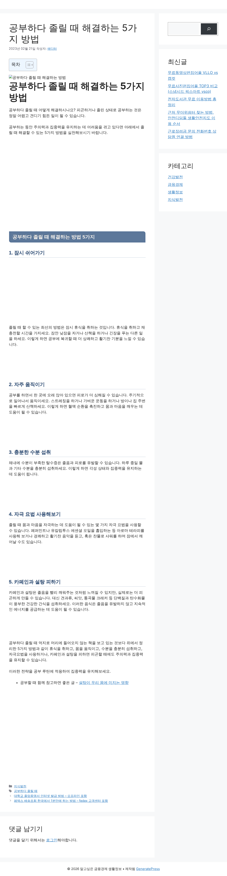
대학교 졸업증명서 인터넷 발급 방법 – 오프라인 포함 (50, 796)
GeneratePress (148, 869)
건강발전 (175, 177)
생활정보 (175, 192)
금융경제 (175, 184)
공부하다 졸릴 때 (25, 791)
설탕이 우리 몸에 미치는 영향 (104, 682)
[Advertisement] (77, 172)
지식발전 (20, 786)
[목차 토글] (27, 65)
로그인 (51, 840)
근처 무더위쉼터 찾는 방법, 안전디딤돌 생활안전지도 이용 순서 (191, 118)
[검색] (209, 29)
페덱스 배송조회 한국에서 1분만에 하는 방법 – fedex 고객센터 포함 (61, 801)
